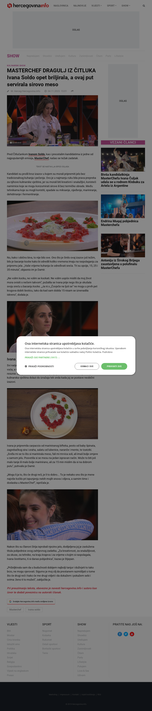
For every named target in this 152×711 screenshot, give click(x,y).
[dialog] (76, 355)
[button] (76, 357)
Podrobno (107, 351)
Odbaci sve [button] (86, 366)
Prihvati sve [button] (114, 366)
